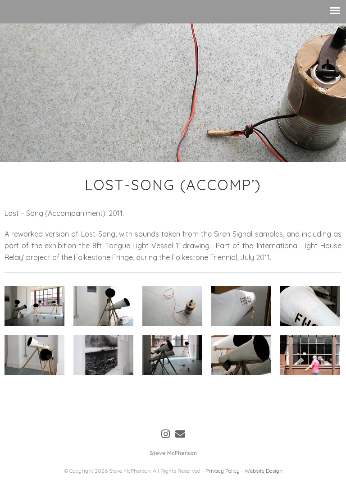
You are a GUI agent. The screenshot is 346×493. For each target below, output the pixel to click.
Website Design (263, 470)
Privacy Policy (222, 470)
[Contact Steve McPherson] (180, 434)
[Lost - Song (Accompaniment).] (34, 306)
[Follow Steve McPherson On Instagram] (165, 434)
